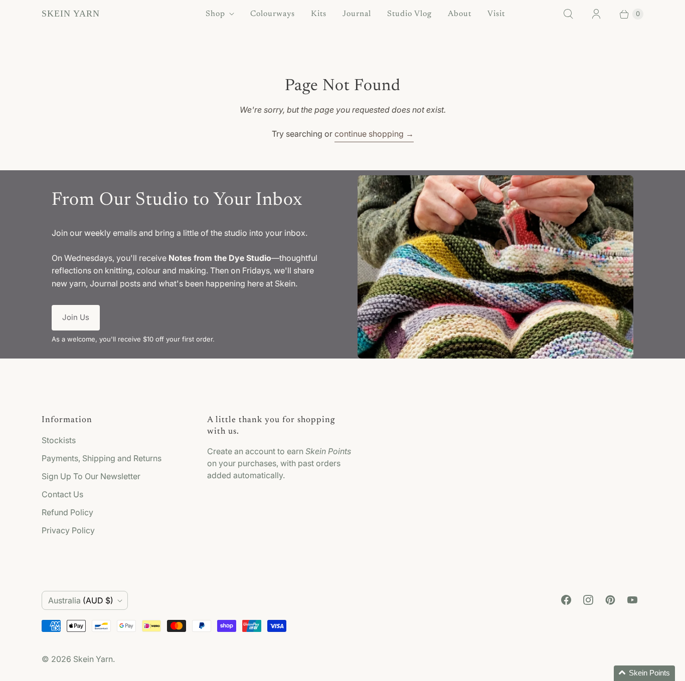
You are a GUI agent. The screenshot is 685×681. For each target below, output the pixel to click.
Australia (80, 600)
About (459, 14)
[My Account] (596, 14)
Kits (318, 14)
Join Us (75, 317)
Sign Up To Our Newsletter (91, 476)
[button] (644, 673)
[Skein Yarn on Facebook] (566, 600)
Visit (496, 14)
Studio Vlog (409, 14)
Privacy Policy (68, 530)
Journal (356, 14)
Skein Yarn (93, 659)
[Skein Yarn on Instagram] (588, 600)
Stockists (59, 440)
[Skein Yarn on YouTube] (632, 600)
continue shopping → (374, 134)
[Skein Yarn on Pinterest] (610, 600)
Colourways (272, 14)
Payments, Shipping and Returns (101, 458)
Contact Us (62, 494)
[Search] (568, 14)
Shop (215, 14)
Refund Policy (67, 512)
